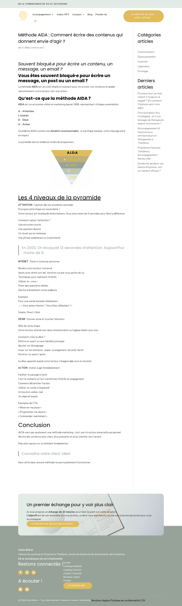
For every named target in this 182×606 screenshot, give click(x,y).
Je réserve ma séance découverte (52, 524)
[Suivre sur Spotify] (20, 589)
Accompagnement (41, 14)
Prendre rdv (101, 14)
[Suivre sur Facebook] (20, 572)
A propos (76, 14)
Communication (37, 47)
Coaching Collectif (72, 569)
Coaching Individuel (72, 566)
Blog (89, 14)
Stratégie (143, 71)
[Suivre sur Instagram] (27, 572)
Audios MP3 (63, 14)
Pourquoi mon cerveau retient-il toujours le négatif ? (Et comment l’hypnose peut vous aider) (150, 101)
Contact (67, 580)
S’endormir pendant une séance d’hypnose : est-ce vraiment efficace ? (151, 167)
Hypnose (143, 61)
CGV (142, 600)
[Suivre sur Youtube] (27, 589)
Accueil (67, 562)
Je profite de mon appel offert (142, 16)
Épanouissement (147, 56)
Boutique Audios (71, 577)
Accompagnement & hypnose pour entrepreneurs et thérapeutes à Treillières (149, 136)
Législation (144, 66)
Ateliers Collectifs (72, 573)
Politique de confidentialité (125, 600)
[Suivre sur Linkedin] (33, 572)
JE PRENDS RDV (76, 585)
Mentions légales (100, 600)
